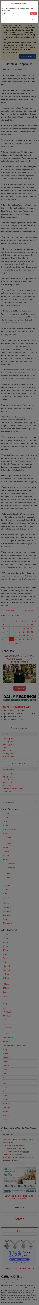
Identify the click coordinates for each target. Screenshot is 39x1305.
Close (33, 20)
